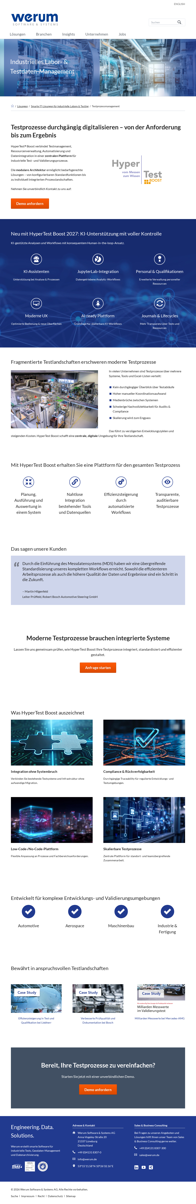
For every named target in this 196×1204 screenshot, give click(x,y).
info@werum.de (87, 1159)
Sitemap (71, 1196)
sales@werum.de (149, 1155)
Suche (14, 1196)
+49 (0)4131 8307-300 (152, 1148)
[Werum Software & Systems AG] (12, 106)
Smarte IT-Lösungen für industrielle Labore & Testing (60, 106)
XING (152, 1166)
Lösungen (22, 106)
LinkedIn (137, 1166)
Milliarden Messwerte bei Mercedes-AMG (160, 1018)
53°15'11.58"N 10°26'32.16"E (95, 1166)
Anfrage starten (98, 667)
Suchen (179, 22)
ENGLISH (179, 4)
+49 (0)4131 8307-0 (89, 1152)
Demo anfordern (29, 203)
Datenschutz (55, 1196)
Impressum (27, 1196)
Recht (41, 1196)
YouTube (145, 1166)
